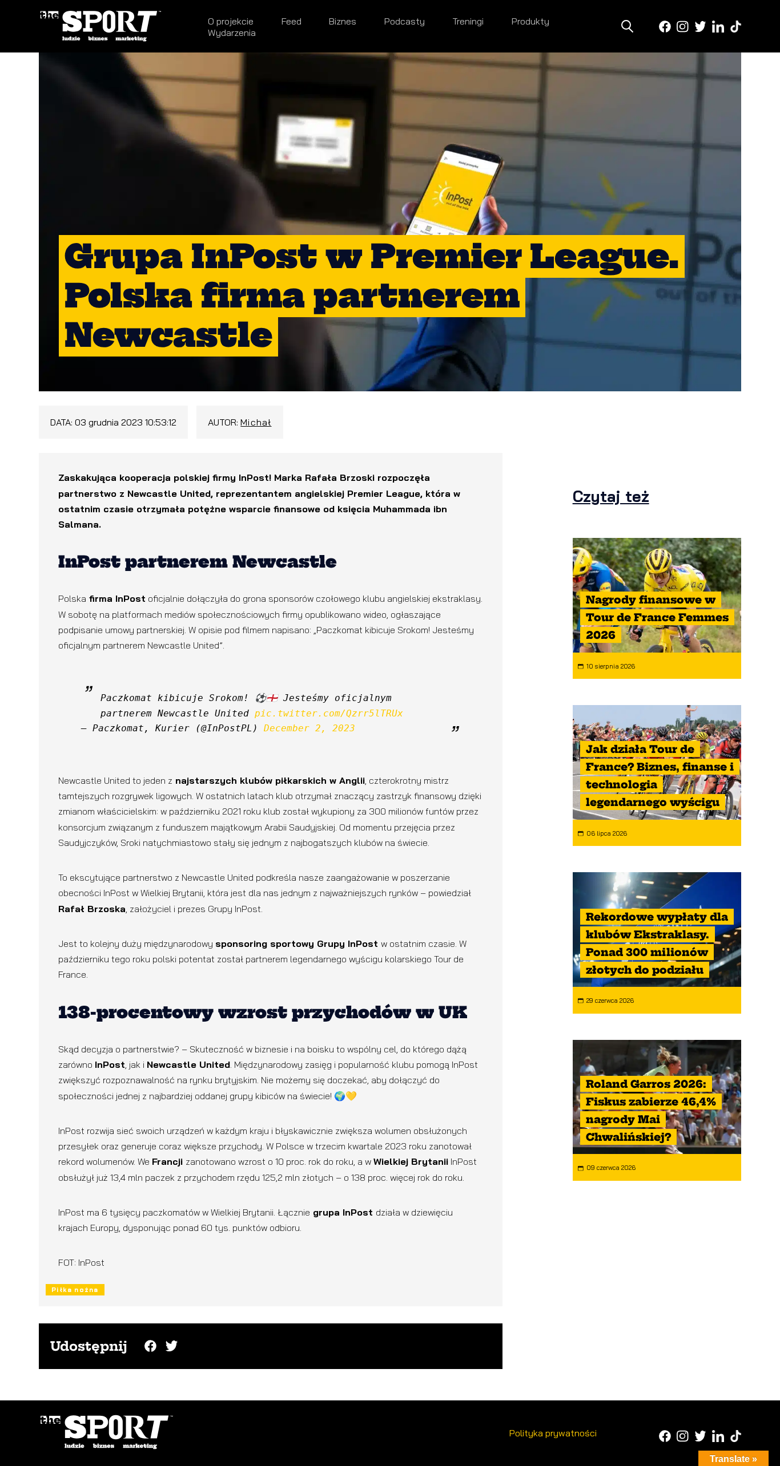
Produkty (530, 21)
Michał (255, 422)
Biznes (342, 21)
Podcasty (404, 21)
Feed (291, 21)
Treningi (468, 21)
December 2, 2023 (309, 728)
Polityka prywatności (553, 1433)
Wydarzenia (232, 32)
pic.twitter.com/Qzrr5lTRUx (329, 713)
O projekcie (231, 21)
